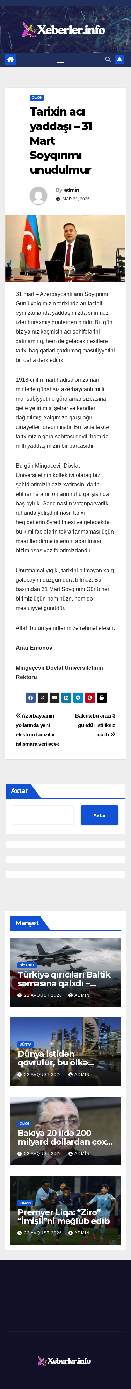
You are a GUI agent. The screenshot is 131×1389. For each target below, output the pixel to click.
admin (71, 190)
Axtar (19, 791)
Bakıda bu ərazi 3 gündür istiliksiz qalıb (95, 725)
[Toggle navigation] (60, 60)
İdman (25, 1203)
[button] (108, 59)
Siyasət (27, 965)
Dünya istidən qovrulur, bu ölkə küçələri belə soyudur (61, 1062)
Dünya (25, 1044)
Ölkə (37, 97)
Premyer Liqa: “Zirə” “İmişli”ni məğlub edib (63, 1216)
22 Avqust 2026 (44, 995)
